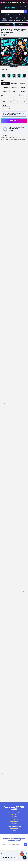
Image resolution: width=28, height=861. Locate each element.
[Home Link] (10, 7)
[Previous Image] (2, 53)
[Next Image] (25, 53)
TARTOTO (14, 121)
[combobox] (12, 11)
